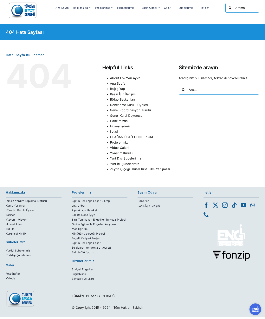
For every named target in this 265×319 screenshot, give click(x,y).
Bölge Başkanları (122, 99)
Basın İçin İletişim (123, 94)
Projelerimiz (119, 142)
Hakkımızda (119, 121)
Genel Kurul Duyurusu (126, 115)
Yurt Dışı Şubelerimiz (125, 158)
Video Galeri (119, 148)
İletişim (115, 131)
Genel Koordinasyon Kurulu (130, 110)
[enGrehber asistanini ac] (255, 309)
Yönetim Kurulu (121, 153)
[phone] (206, 214)
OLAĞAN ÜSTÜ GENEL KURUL (133, 137)
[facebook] (206, 205)
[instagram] (225, 205)
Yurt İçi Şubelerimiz (124, 164)
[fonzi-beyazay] (231, 252)
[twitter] (215, 205)
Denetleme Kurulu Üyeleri (129, 105)
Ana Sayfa (117, 83)
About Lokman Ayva (125, 78)
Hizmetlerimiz (120, 126)
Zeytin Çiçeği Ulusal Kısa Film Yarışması (140, 169)
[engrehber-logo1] (231, 223)
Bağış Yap (117, 89)
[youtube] (243, 205)
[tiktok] (234, 205)
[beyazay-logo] (22, 3)
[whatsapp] (252, 205)
